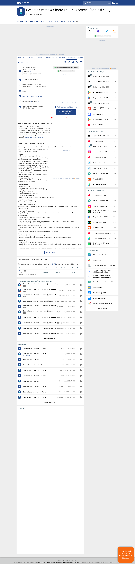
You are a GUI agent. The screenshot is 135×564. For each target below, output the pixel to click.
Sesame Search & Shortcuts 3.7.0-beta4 (34, 370)
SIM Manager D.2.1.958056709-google (104, 265)
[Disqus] (50, 482)
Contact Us (77, 562)
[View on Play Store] (73, 62)
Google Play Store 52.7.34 (100, 98)
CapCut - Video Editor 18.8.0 (101, 76)
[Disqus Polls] (50, 434)
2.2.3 (54, 21)
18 (31, 101)
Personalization (23, 62)
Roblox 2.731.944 (98, 114)
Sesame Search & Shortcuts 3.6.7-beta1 (34, 397)
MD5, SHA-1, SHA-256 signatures (32, 96)
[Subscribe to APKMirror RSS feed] (114, 32)
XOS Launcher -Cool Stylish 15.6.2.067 (104, 255)
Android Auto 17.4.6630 (100, 168)
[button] (65, 62)
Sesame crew (35, 14)
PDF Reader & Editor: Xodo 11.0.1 (102, 303)
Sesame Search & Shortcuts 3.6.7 (33, 381)
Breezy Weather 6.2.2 (99, 287)
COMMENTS (81, 57)
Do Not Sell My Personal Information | (52, 562)
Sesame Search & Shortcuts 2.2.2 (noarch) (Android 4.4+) (39, 301)
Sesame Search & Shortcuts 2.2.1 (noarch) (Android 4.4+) (39, 305)
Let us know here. (71, 561)
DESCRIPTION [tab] (39, 57)
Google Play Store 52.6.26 (100, 119)
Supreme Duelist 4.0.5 (99, 222)
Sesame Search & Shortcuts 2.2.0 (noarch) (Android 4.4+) (39, 311)
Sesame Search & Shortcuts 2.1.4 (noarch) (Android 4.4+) (39, 317)
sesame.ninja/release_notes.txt (34, 137)
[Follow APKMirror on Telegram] (106, 32)
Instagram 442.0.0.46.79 (100, 152)
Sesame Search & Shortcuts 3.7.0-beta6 (34, 365)
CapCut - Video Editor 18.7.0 (101, 103)
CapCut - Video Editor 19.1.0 (101, 81)
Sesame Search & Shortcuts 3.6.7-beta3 (34, 392)
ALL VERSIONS (71, 57)
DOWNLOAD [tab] (21, 57)
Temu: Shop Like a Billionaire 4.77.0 (103, 282)
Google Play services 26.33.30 (101, 238)
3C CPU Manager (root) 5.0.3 (101, 298)
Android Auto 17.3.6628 (100, 146)
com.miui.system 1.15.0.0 (100, 173)
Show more (49, 253)
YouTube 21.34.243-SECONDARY (102, 233)
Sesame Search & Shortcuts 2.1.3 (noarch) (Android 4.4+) (39, 323)
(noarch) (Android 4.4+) (67, 21)
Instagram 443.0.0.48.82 (100, 206)
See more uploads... (50, 338)
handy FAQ (53, 264)
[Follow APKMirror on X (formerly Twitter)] (90, 32)
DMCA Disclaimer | (68, 562)
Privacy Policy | (37, 562)
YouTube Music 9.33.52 (99, 157)
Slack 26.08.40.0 (97, 260)
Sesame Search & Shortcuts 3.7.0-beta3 (34, 376)
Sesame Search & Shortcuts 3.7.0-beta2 (34, 348)
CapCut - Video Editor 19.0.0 (101, 87)
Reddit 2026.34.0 (98, 227)
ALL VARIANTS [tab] (50, 57)
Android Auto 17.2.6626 (100, 163)
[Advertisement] (50, 40)
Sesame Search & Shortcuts (39, 21)
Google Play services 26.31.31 (101, 184)
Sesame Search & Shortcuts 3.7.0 (33, 359)
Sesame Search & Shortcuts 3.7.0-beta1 (34, 353)
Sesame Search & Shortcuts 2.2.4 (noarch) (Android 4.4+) (39, 289)
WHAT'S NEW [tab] (30, 57)
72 (30, 71)
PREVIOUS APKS (60, 57)
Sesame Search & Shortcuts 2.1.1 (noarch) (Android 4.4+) (39, 333)
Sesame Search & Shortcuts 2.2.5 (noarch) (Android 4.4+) (39, 284)
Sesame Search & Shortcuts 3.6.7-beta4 (34, 386)
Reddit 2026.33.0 (98, 179)
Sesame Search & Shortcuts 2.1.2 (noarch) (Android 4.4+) (39, 328)
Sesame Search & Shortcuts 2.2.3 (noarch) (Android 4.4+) (39, 295)
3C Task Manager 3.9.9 (99, 293)
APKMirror (25, 3)
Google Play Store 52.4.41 (100, 92)
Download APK (67, 112)
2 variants (27, 355)
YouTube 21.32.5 (98, 125)
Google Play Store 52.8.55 (100, 217)
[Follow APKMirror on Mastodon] (98, 32)
